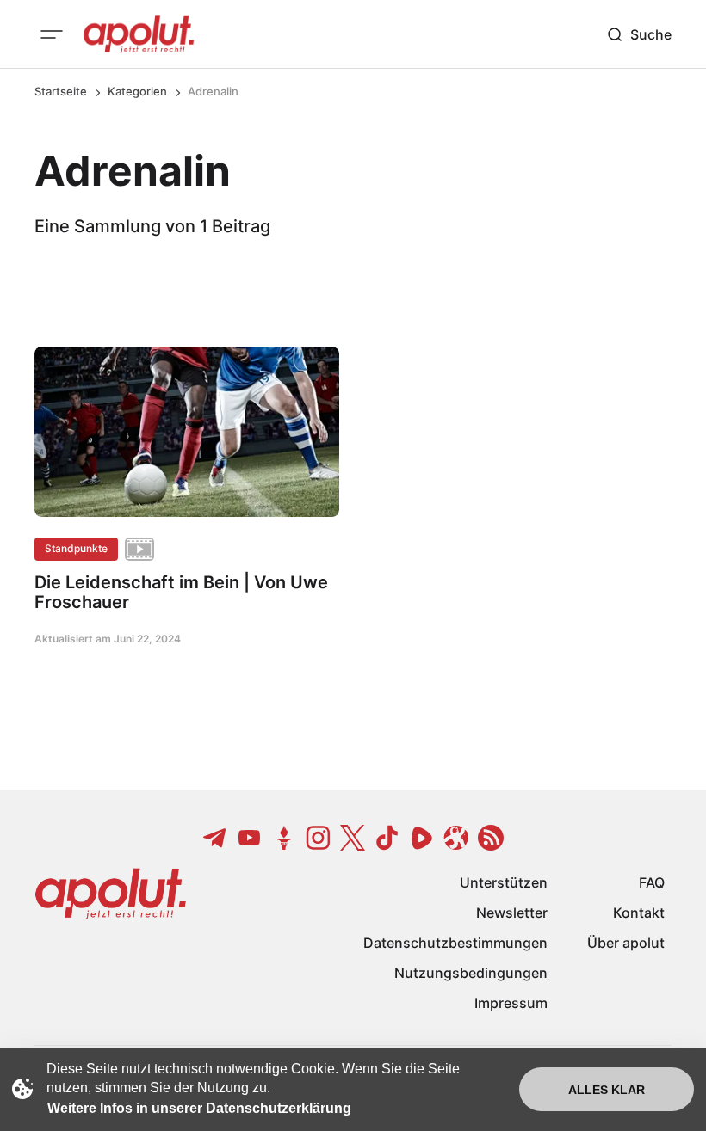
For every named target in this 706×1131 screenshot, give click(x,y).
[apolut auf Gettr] (284, 838)
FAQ (652, 882)
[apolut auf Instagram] (318, 838)
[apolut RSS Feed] (491, 838)
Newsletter (512, 912)
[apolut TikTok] (387, 838)
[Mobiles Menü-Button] (51, 34)
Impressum (511, 1002)
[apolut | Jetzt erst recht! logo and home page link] (139, 34)
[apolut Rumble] (422, 838)
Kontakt (639, 912)
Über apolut (626, 942)
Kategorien (137, 91)
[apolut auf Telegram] (215, 838)
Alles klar (606, 1090)
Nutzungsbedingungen (471, 972)
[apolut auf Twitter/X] (353, 838)
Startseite (60, 91)
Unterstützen (504, 882)
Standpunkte (76, 548)
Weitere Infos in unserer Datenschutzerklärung (199, 1108)
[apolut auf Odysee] (456, 838)
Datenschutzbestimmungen (455, 942)
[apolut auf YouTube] (250, 838)
